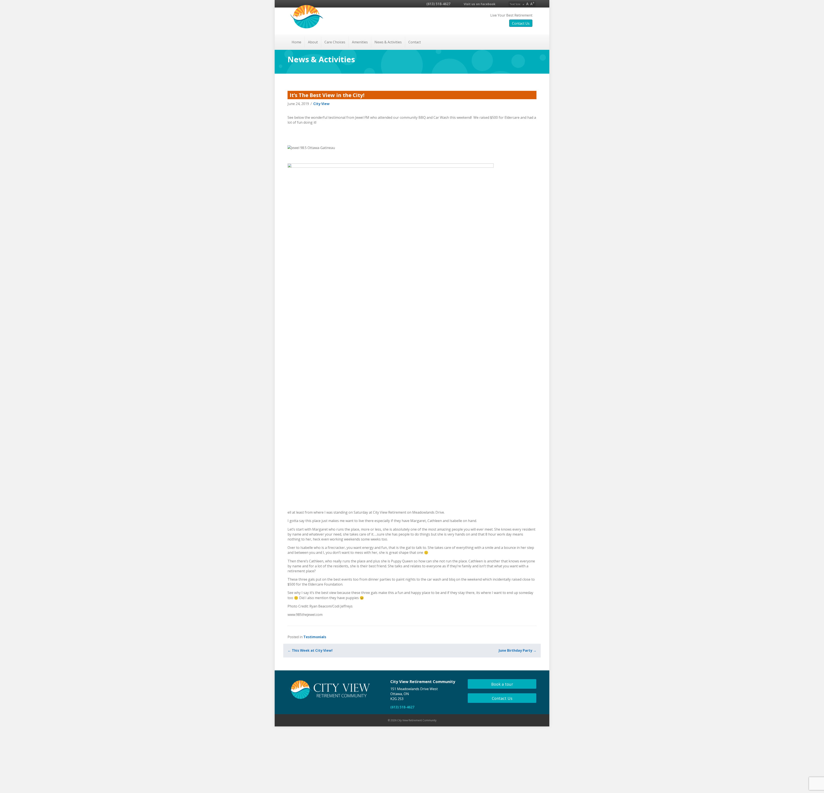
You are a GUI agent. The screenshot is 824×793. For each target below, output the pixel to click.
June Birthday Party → (517, 650)
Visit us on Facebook (479, 4)
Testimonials (314, 637)
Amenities (360, 42)
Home (296, 42)
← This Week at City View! (310, 650)
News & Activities (388, 42)
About (313, 42)
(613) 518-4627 (438, 4)
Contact (414, 42)
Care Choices (334, 42)
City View (321, 103)
